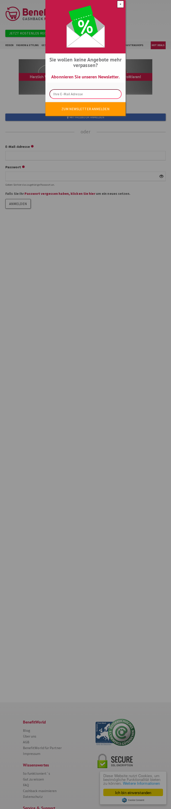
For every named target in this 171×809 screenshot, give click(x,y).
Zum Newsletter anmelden (85, 109)
